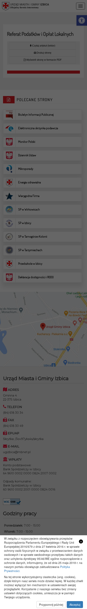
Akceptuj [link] (74, 605)
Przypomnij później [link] (51, 605)
